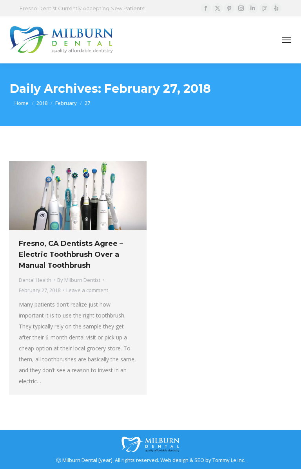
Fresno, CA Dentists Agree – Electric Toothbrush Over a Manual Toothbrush (71, 254)
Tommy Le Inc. (228, 460)
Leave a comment (87, 290)
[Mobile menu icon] (286, 40)
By (78, 279)
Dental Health (35, 279)
